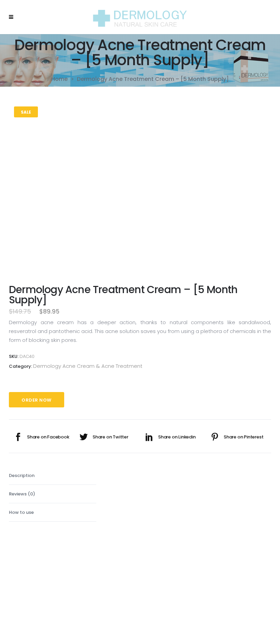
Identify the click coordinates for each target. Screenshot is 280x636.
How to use (21, 512)
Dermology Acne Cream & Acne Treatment (87, 366)
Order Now (37, 400)
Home (59, 79)
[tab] (52, 475)
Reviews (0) (22, 494)
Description (21, 475)
